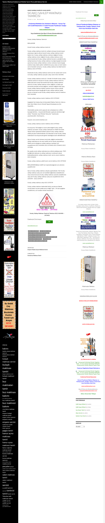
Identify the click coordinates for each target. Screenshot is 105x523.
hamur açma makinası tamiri (7, 437)
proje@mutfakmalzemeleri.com (47, 35)
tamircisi (10, 491)
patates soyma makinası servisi (9, 468)
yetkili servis (6, 501)
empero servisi (8, 422)
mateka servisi (6, 464)
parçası (12, 466)
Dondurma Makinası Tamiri (34, 254)
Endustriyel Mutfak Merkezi (8, 76)
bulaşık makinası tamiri (6, 368)
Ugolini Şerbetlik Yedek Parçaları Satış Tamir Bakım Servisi (8, 62)
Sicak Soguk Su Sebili (7, 85)
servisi (5, 485)
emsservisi (41, 19)
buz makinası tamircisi (7, 398)
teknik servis (11, 494)
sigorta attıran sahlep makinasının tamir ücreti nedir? (42, 236)
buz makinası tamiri (8, 400)
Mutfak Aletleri (5, 79)
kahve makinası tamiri (6, 451)
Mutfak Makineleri (6, 90)
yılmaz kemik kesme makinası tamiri (38, 240)
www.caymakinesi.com (88, 212)
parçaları (6, 466)
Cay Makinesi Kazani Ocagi (8, 82)
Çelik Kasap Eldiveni (81, 404)
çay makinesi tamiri (6, 506)
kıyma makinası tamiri (6, 462)
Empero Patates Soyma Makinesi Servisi (38, 248)
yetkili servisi (6, 503)
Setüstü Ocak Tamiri (81, 416)
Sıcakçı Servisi (46, 10)
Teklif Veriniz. (5, 95)
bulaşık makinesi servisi (7, 374)
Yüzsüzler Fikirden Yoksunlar (91, 1)
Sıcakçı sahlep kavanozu (35, 238)
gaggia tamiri (7, 431)
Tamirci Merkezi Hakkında (75, 1)
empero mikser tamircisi (8, 417)
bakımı (5, 349)
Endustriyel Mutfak (6, 88)
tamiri (5, 494)
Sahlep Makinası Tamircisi (35, 10)
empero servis (7, 419)
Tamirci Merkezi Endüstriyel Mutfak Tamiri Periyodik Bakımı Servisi (24, 2)
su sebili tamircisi (7, 488)
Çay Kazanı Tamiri (80, 410)
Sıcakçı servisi (47, 238)
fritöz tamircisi (6, 428)
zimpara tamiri (5, 505)
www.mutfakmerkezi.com (47, 29)
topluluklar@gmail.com (88, 96)
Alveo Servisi (79, 413)
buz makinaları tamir (7, 385)
